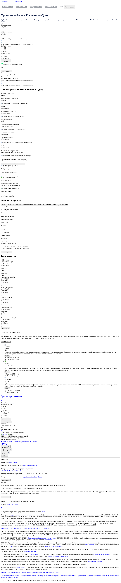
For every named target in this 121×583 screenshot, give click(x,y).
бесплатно (13, 403)
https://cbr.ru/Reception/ (30, 465)
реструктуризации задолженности (20, 515)
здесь (43, 512)
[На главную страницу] (4, 434)
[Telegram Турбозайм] (2, 444)
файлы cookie (20, 567)
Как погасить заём (19, 164)
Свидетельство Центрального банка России (42, 538)
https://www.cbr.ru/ (35, 554)
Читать (7, 355)
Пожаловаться (51, 7)
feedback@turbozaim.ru (22, 442)
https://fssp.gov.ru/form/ (95, 561)
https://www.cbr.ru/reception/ (101, 554)
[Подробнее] (1, 507)
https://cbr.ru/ (13, 462)
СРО (10, 546)
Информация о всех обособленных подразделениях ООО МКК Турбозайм (25, 528)
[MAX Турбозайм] (6, 444)
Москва (34, 442)
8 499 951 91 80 (8, 442)
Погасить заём (21, 7)
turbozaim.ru (48, 540)
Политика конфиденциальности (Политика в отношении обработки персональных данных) (30, 572)
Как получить (7, 7)
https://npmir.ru (89, 544)
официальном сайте (30, 551)
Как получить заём (7, 164)
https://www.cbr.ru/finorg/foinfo (32, 477)
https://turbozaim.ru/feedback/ (54, 546)
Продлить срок (36, 7)
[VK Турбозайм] (4, 444)
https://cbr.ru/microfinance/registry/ (11, 470)
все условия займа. (13, 504)
